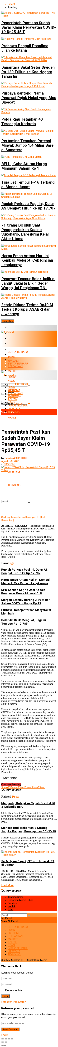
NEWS (11, 402)
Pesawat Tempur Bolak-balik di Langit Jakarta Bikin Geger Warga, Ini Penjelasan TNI (28, 283)
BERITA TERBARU (18, 327)
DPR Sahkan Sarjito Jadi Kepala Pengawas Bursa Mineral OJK (23, 591)
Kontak (11, 906)
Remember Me (13, 990)
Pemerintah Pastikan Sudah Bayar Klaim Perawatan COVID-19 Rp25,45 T (28, 27)
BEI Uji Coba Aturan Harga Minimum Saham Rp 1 (24, 166)
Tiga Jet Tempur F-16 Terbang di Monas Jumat (28, 184)
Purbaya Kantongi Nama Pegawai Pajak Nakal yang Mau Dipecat (28, 98)
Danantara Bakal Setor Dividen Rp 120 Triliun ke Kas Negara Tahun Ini (28, 72)
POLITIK (12, 399)
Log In (4, 1035)
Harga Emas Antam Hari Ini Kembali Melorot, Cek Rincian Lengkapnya (27, 260)
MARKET (13, 349)
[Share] (6, 1038)
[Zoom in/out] (12, 1038)
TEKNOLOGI (14, 485)
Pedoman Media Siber (20, 900)
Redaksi (12, 903)
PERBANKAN (15, 343)
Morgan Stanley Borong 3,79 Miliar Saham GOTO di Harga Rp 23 (25, 601)
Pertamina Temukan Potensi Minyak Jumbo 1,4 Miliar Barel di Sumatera (27, 145)
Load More (8, 321)
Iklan (10, 909)
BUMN (11, 356)
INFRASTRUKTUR (18, 405)
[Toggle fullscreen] (9, 1038)
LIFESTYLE (14, 408)
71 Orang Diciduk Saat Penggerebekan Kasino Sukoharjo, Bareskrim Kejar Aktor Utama (25, 232)
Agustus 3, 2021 (10, 461)
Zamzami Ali (12, 458)
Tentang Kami (15, 897)
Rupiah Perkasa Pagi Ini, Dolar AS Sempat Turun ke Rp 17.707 (28, 205)
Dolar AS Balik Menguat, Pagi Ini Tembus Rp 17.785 (23, 621)
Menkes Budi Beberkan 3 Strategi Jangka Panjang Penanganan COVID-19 (28, 829)
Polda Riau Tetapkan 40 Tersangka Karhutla (22, 121)
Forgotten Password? (13, 1001)
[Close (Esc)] (2, 1038)
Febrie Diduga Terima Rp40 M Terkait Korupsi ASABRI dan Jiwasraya (27, 309)
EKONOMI (13, 338)
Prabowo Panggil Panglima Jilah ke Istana (24, 48)
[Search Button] (29, 403)
